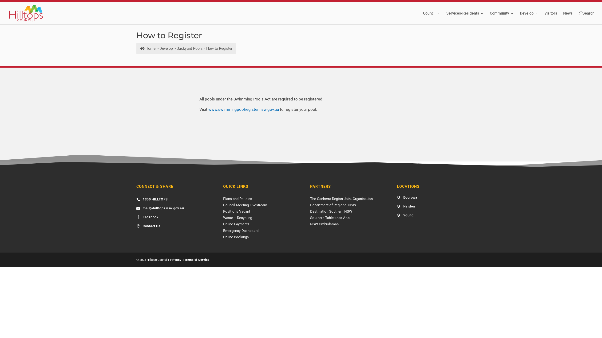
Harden (409, 206)
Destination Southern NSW (331, 211)
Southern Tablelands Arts (330, 218)
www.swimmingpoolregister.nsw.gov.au (243, 109)
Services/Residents (462, 13)
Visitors (550, 13)
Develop (527, 13)
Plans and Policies (237, 199)
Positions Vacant (236, 211)
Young (408, 215)
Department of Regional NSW (333, 205)
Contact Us (151, 226)
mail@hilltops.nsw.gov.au (163, 208)
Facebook (150, 217)
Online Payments (236, 224)
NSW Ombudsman (324, 224)
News (568, 13)
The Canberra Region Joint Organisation (341, 199)
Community (499, 13)
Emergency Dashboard (240, 231)
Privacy (176, 259)
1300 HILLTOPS (155, 199)
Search (588, 13)
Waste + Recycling (237, 218)
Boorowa (410, 197)
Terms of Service (197, 259)
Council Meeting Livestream (245, 205)
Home (150, 48)
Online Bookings (236, 237)
